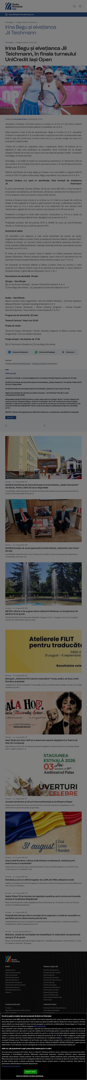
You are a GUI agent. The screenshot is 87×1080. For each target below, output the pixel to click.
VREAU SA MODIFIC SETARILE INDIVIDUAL (30, 1076)
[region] (43, 1046)
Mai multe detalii (40, 1026)
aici (63, 1038)
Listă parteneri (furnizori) (11, 1066)
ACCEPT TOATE (30, 1072)
